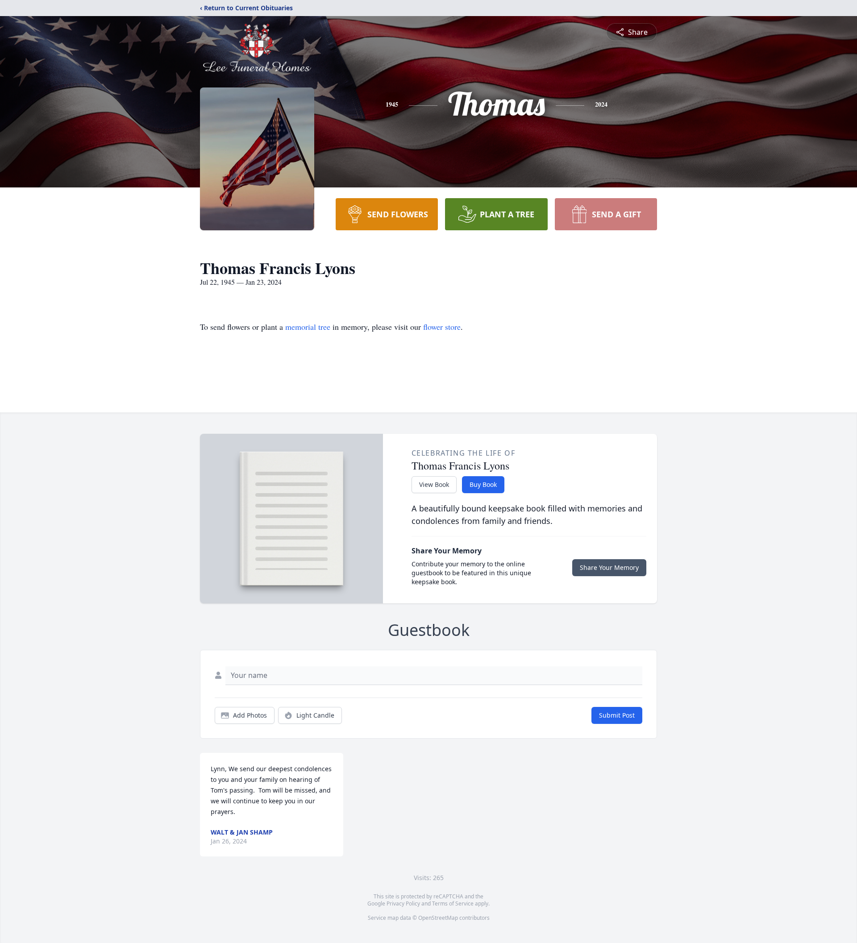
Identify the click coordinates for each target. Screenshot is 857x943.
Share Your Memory (609, 567)
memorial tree (307, 326)
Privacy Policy (403, 903)
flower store (442, 326)
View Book (434, 484)
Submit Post (617, 715)
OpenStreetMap (438, 918)
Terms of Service (453, 903)
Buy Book (483, 484)
